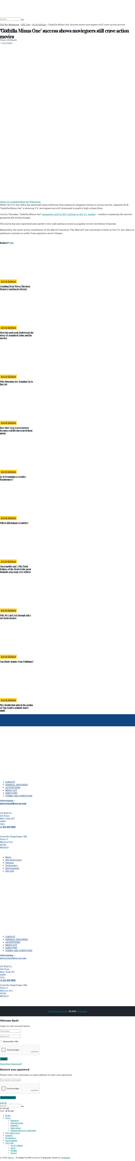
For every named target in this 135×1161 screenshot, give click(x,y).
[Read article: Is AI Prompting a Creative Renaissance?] (17, 453)
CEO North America (58, 1011)
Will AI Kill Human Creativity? (14, 523)
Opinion (9, 862)
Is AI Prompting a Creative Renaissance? (13, 478)
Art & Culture (7, 43)
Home (8, 1115)
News (8, 857)
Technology (11, 865)
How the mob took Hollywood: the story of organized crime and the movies (17, 335)
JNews (11, 1157)
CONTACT (10, 782)
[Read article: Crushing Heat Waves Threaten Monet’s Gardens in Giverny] (17, 263)
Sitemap (82, 1011)
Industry (15, 1125)
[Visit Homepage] (11, 8)
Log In (3, 1102)
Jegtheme (65, 1157)
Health (14, 1150)
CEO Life (9, 871)
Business (15, 1120)
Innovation (16, 1128)
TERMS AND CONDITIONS (18, 795)
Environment (12, 868)
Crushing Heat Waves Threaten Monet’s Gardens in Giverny (15, 288)
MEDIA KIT (11, 790)
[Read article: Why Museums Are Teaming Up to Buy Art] (17, 358)
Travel (13, 1153)
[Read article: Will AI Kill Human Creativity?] (17, 500)
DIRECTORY (11, 793)
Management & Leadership (23, 1130)
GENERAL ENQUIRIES (16, 784)
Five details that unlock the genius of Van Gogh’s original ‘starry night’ (16, 708)
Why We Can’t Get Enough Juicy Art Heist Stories (15, 617)
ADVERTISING (12, 787)
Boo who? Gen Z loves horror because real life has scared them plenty (16, 430)
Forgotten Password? (11, 1064)
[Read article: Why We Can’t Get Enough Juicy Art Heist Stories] (17, 592)
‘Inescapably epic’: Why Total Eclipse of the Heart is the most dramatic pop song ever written (15, 569)
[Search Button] (22, 19)
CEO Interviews (13, 859)
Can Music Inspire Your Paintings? (16, 661)
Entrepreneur (17, 1123)
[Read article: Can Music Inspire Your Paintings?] (17, 638)
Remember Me (10, 1041)
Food (13, 1148)
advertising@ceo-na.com (13, 958)
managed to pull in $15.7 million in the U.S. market (69, 214)
